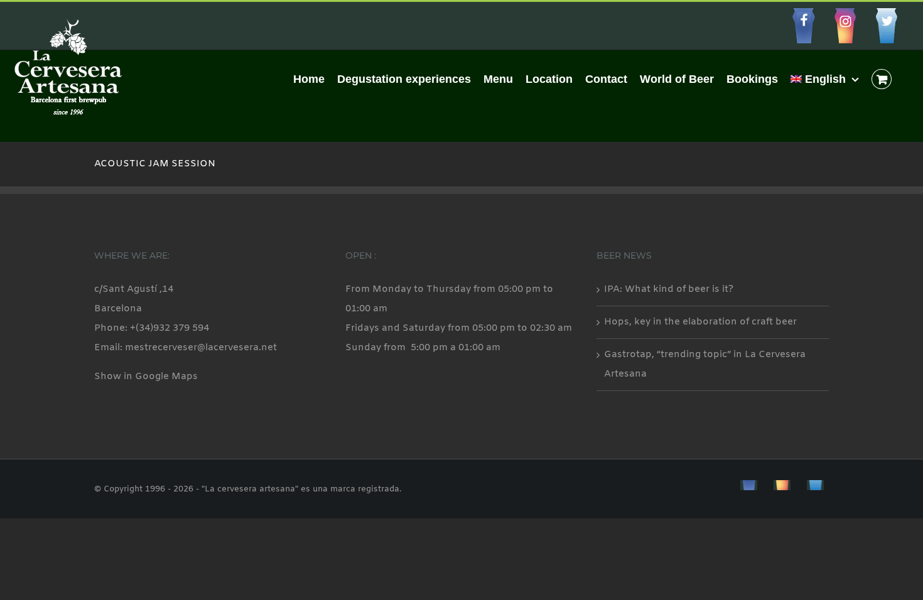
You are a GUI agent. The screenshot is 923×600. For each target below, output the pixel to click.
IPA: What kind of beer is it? (668, 289)
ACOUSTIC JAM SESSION (154, 164)
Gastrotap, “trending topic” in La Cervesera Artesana (705, 364)
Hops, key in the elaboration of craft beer (700, 322)
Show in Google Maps (146, 376)
